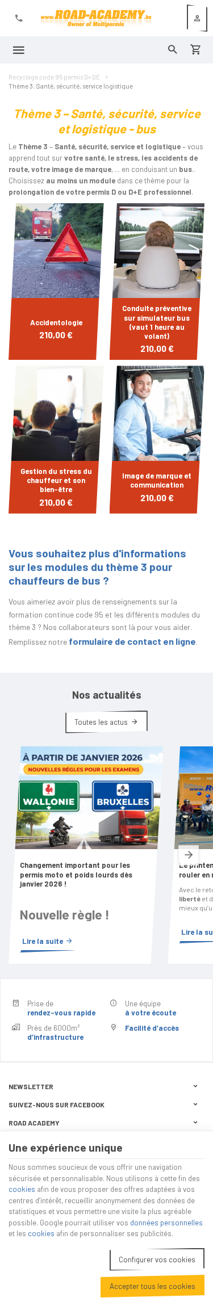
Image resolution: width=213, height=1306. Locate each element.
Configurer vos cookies (157, 1259)
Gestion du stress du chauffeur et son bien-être (56, 480)
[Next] (188, 855)
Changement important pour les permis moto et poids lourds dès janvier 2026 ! (76, 874)
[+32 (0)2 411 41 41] (19, 18)
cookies (22, 1189)
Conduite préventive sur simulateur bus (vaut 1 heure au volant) (156, 322)
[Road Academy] (96, 18)
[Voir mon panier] (195, 50)
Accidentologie (56, 322)
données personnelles (166, 1222)
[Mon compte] (197, 18)
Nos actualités (106, 694)
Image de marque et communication (156, 480)
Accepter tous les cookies (152, 1286)
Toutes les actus (101, 722)
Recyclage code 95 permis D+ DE (54, 77)
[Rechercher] (172, 50)
